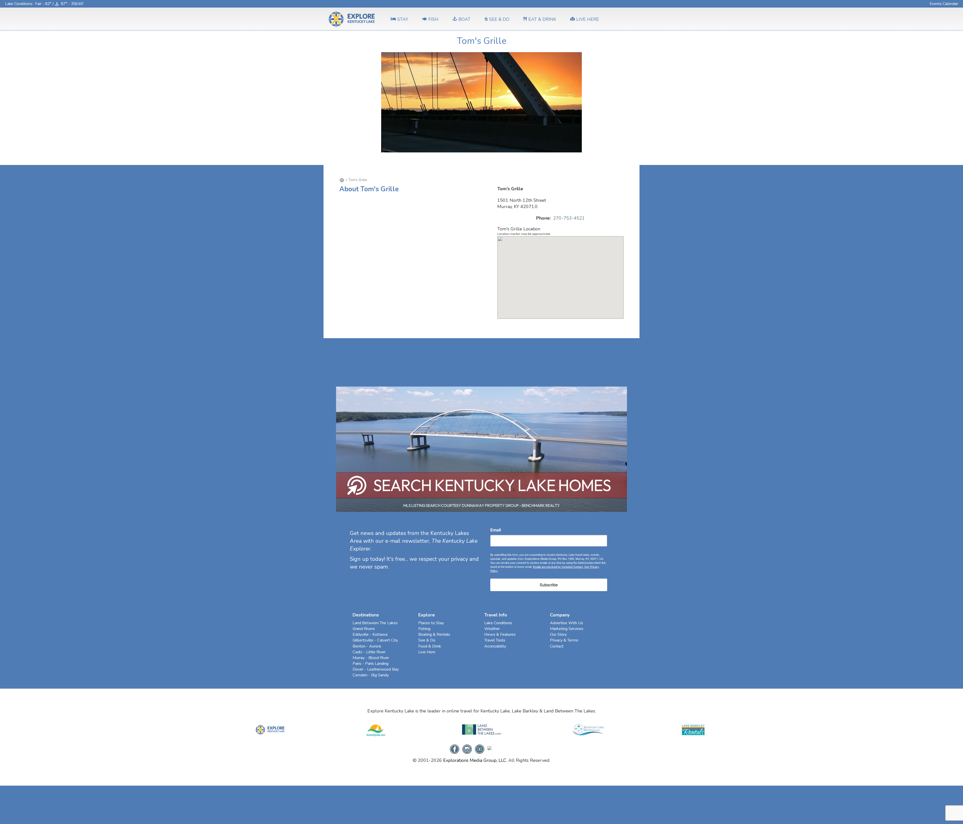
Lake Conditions (18, 3)
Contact (557, 646)
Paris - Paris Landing (370, 663)
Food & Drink (429, 646)
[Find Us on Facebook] (454, 749)
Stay (402, 19)
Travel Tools (494, 640)
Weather (492, 628)
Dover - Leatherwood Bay (376, 669)
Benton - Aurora (367, 646)
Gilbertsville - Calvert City (375, 640)
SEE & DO (499, 19)
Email (495, 530)
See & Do (426, 640)
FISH (433, 19)
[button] (560, 274)
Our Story (558, 634)
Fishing (424, 628)
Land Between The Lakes (375, 623)
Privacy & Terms (564, 640)
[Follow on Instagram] (467, 749)
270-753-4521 (569, 218)
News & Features (500, 634)
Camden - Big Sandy (371, 675)
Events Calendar (944, 3)
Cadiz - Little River (369, 652)
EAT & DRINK (542, 19)
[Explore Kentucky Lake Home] (342, 179)
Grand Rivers (364, 628)
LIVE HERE (587, 19)
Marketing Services (566, 628)
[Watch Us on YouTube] (479, 749)
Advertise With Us (566, 623)
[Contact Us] (500, 749)
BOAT (464, 19)
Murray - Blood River (371, 658)
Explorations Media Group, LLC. (475, 760)
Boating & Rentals (434, 634)
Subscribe (549, 585)
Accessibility (495, 646)
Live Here (426, 652)
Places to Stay (431, 623)
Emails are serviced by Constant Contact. (558, 567)
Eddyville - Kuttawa (370, 634)
